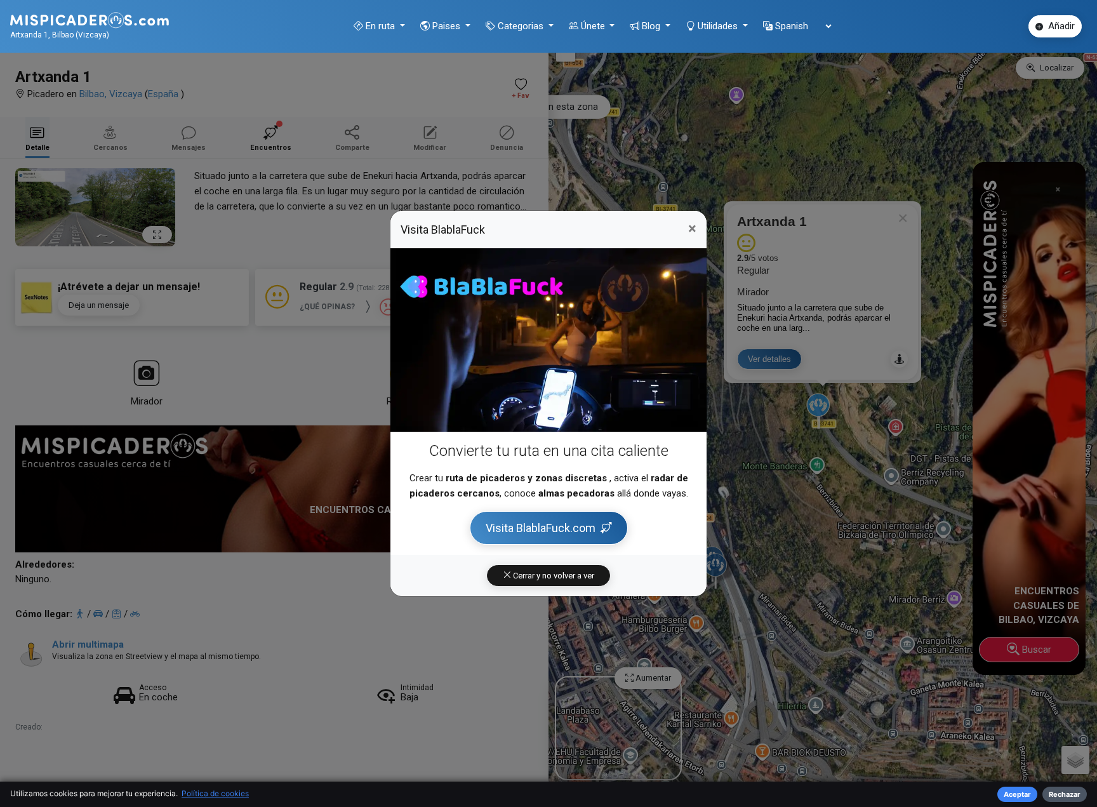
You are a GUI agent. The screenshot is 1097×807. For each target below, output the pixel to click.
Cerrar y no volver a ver (552, 575)
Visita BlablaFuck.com (540, 528)
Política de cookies (215, 793)
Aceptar (1017, 794)
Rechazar (1064, 794)
